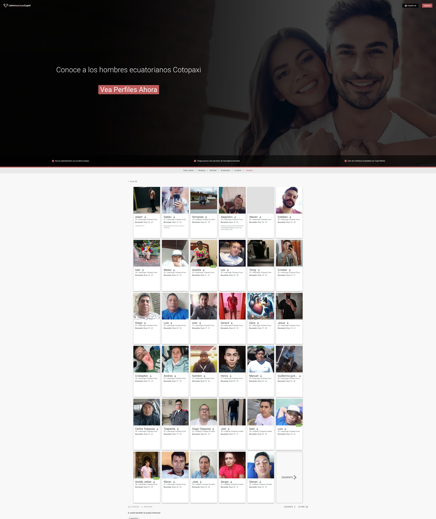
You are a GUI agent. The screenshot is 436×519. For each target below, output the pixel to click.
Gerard (225, 322)
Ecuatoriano (225, 170)
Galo (252, 428)
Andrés (196, 270)
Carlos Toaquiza (145, 428)
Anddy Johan (143, 481)
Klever (167, 481)
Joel (223, 428)
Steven (253, 217)
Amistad (213, 170)
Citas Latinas (188, 170)
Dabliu (168, 217)
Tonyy (252, 270)
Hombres (201, 170)
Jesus (281, 322)
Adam (139, 217)
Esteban (283, 217)
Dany (252, 322)
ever (195, 322)
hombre (197, 375)
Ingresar (427, 6)
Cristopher (141, 375)
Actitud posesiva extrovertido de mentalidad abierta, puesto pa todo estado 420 (232, 227)
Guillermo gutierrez (287, 375)
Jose (195, 481)
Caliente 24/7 (140, 226)
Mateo (167, 270)
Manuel (253, 375)
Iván (137, 270)
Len (223, 270)
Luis (166, 322)
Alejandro (227, 217)
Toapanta (169, 428)
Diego (138, 322)
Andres (168, 375)
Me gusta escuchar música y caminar (174, 227)
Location (237, 170)
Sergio (225, 481)
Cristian (282, 270)
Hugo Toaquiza (201, 428)
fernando (197, 217)
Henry (224, 375)
